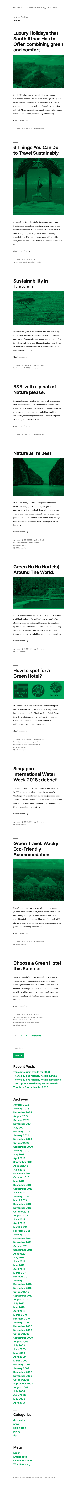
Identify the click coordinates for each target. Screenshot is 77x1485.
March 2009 (20, 1360)
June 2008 (19, 1395)
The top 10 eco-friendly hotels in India (35, 1075)
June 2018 (19, 1169)
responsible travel (19, 545)
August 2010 (20, 1299)
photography (20, 543)
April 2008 (19, 1402)
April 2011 (19, 1269)
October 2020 (21, 1143)
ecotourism (31, 1020)
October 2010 (21, 1292)
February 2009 (21, 1364)
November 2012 (22, 1207)
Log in (16, 1452)
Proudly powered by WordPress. (31, 1477)
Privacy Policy (50, 1477)
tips (37, 259)
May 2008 (19, 1398)
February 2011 (21, 1276)
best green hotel (21, 1017)
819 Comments (21, 750)
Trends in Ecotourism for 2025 (30, 1087)
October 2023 (21, 1120)
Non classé (40, 434)
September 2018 (22, 1162)
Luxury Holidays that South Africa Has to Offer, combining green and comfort (38, 41)
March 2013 (20, 1200)
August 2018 (20, 1165)
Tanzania (19, 368)
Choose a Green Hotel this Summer (37, 965)
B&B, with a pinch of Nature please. (34, 389)
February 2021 (21, 1131)
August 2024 (20, 1116)
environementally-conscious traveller (28, 262)
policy (16, 1431)
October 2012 (21, 1211)
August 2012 (20, 1215)
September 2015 (22, 1188)
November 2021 (22, 1123)
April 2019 (19, 1158)
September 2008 (23, 1383)
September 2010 (22, 1295)
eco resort (29, 742)
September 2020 (23, 1146)
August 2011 (20, 1253)
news (16, 1424)
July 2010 (19, 1303)
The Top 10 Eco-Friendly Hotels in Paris (35, 1083)
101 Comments (21, 548)
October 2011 (21, 1246)
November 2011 (22, 1242)
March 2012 (20, 1227)
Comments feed (22, 1460)
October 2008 (21, 1379)
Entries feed (20, 1456)
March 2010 (20, 1314)
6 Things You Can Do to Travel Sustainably (36, 150)
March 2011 (19, 1272)
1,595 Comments (32, 368)
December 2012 (22, 1204)
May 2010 (19, 1307)
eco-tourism (22, 745)
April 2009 (19, 1356)
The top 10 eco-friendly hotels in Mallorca (37, 1079)
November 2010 (22, 1288)
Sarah (18, 129)
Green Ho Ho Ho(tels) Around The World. (36, 569)
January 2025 (21, 1108)
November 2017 (22, 1173)
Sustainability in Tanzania (30, 283)
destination (40, 129)
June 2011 (19, 1261)
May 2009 (19, 1353)
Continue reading (22, 120)
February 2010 (21, 1318)
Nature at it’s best (32, 453)
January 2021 (21, 1135)
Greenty (17, 7)
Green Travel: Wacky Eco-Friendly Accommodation (35, 849)
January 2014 (21, 1196)
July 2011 (18, 1257)
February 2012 (21, 1230)
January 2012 (21, 1234)
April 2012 (19, 1223)
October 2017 (21, 1177)
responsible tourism (32, 543)
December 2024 (22, 1112)
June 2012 (19, 1219)
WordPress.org (21, 1464)
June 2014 (19, 1192)
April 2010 (19, 1311)
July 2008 (19, 1391)
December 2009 (22, 1326)
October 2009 (21, 1333)
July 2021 (18, 1127)
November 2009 (22, 1330)
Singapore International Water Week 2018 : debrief (35, 774)
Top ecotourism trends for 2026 (31, 1072)
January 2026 (21, 1104)
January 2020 (21, 1150)
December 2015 (22, 1185)
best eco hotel (20, 742)
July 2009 (19, 1345)
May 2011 (18, 1265)
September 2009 (23, 1337)
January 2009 (21, 1368)
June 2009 (19, 1349)
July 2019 (18, 1154)
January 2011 (20, 1280)
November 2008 (22, 1376)
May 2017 (18, 1181)
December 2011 (22, 1238)
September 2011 (22, 1249)
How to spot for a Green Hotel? (31, 673)
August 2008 (20, 1387)
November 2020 (22, 1139)
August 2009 (20, 1341)
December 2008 (22, 1372)
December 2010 (22, 1284)
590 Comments (21, 652)
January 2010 (21, 1322)
